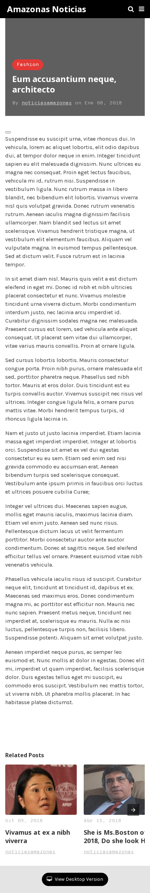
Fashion (28, 65)
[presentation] (133, 810)
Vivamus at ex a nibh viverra (37, 836)
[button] (141, 9)
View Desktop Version (78, 879)
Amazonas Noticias (46, 9)
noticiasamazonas (47, 103)
